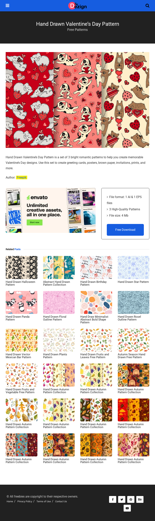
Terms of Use (43, 501)
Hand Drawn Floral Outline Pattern (54, 318)
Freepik (21, 177)
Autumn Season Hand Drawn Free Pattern (131, 356)
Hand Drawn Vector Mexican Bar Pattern (18, 356)
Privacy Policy (24, 501)
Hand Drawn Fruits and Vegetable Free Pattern (20, 391)
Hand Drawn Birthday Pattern (93, 283)
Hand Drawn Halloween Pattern (20, 283)
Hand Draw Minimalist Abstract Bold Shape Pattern (94, 319)
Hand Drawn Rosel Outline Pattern (129, 318)
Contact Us (61, 501)
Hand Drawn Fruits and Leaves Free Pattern (94, 356)
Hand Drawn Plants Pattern (55, 356)
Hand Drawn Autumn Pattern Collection (56, 391)
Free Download (125, 230)
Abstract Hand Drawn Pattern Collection (56, 283)
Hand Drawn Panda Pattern (17, 318)
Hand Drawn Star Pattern (133, 282)
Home (10, 501)
